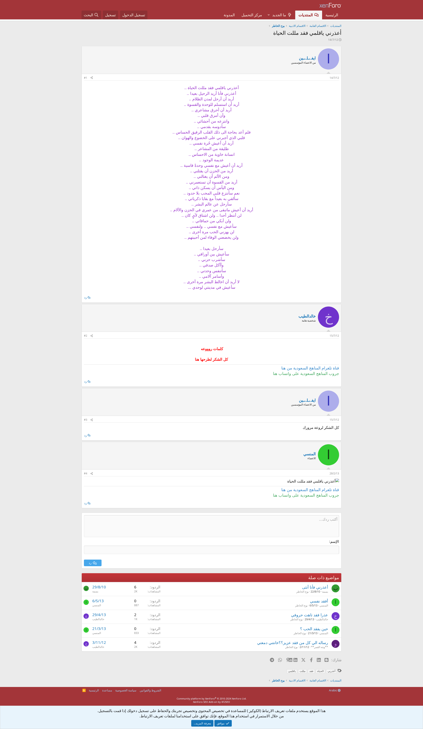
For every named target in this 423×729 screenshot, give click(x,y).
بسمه (325, 591)
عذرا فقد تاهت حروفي (309, 614)
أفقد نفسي (319, 601)
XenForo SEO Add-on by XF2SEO (211, 701)
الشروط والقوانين (150, 690)
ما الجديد (279, 14)
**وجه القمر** (319, 647)
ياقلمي (292, 671)
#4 (85, 473)
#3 (85, 420)
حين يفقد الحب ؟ (314, 628)
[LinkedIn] (296, 659)
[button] (268, 15)
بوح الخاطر (302, 591)
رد (85, 297)
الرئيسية (331, 14)
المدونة (229, 14)
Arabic (333, 690)
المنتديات (306, 14)
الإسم (334, 541)
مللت (302, 671)
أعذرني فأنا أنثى (315, 587)
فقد (311, 671)
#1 (85, 78)
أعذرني (331, 671)
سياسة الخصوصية (125, 690)
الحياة (320, 671)
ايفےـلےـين (307, 58)
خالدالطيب (322, 619)
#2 (85, 336)
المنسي (323, 605)
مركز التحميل (251, 14)
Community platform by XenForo (212, 698)
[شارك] (92, 78)
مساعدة (107, 690)
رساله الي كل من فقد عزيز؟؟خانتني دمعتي (292, 642)
